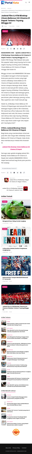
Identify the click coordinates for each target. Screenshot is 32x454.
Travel (8, 369)
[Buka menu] (29, 2)
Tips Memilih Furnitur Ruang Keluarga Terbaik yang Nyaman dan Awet (17, 331)
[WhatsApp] (14, 48)
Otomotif (9, 415)
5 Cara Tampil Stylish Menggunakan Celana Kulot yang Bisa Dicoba (17, 397)
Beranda (3, 8)
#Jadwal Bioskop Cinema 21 (9, 168)
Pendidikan (9, 341)
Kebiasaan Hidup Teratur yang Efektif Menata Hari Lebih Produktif (17, 424)
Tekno (8, 321)
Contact (24, 448)
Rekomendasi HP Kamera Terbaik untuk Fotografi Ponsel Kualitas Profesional (18, 379)
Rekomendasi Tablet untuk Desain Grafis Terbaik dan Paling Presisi (18, 324)
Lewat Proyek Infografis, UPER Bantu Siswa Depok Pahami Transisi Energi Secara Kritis (19, 345)
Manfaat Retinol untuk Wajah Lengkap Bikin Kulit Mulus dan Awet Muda (18, 352)
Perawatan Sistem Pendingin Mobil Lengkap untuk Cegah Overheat (17, 417)
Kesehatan (9, 335)
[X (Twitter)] (11, 48)
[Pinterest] (20, 48)
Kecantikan (10, 349)
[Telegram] (17, 48)
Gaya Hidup (10, 328)
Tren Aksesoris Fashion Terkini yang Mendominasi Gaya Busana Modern (17, 365)
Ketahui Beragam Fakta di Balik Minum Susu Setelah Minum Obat (18, 404)
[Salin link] (24, 48)
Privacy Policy (16, 448)
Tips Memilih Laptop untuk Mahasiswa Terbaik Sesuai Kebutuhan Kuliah (17, 385)
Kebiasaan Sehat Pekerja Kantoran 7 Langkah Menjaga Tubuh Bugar (17, 359)
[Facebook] (7, 48)
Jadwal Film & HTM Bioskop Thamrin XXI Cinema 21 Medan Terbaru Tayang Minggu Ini (16, 308)
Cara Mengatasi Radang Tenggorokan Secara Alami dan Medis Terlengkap (18, 337)
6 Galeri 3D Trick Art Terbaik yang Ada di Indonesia (18, 411)
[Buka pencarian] (26, 2)
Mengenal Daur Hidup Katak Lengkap (14, 221)
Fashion (9, 363)
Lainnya (9, 8)
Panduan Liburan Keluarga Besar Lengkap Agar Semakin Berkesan (19, 372)
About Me (8, 448)
